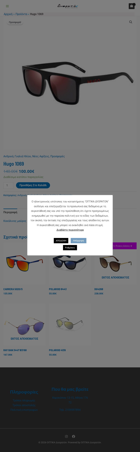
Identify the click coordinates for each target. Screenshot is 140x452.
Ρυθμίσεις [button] (70, 247)
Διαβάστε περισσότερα (70, 229)
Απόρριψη (78, 240)
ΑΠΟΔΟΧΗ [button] (61, 240)
